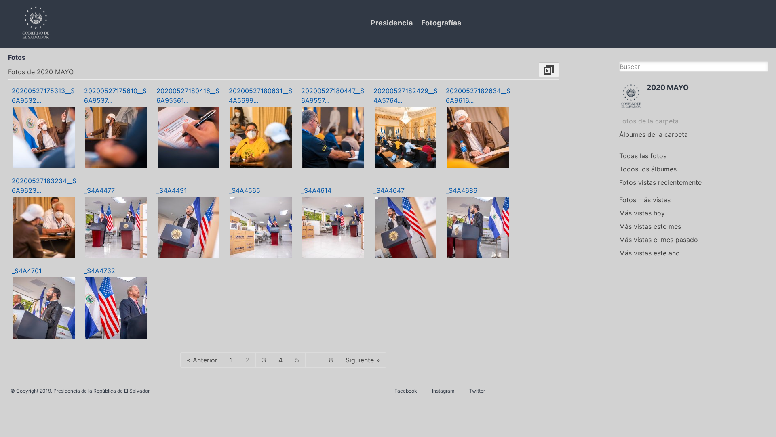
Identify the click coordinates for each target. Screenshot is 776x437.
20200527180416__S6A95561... (187, 96)
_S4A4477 (99, 190)
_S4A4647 (389, 190)
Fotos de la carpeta (649, 121)
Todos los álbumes (648, 169)
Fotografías (441, 23)
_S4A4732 (99, 271)
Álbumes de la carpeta (653, 134)
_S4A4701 (27, 271)
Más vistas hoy (642, 213)
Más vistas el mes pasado (658, 240)
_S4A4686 (461, 190)
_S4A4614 (316, 190)
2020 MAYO (668, 87)
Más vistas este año (649, 253)
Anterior (205, 360)
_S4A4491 (171, 190)
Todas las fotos (642, 156)
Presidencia (392, 23)
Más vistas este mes (650, 226)
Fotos (16, 57)
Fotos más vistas (645, 200)
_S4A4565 (244, 190)
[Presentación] (549, 69)
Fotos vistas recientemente (660, 182)
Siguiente (360, 360)
